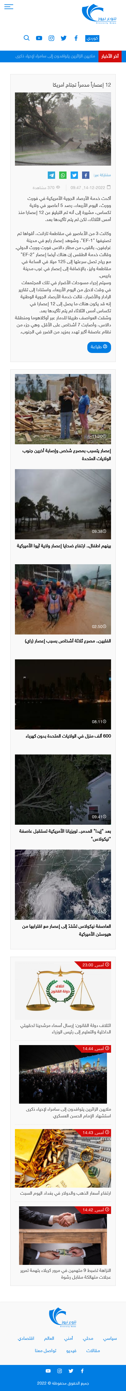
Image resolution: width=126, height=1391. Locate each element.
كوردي (92, 38)
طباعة (97, 347)
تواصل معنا (45, 1351)
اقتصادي (26, 1339)
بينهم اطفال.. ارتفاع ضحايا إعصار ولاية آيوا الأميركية (64, 546)
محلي (88, 1339)
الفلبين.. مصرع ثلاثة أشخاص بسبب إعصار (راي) (68, 641)
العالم (49, 1339)
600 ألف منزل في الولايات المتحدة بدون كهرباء (68, 736)
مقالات (93, 1351)
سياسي (110, 1339)
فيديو (71, 1351)
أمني (68, 1339)
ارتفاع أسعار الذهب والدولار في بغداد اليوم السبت (53, 56)
